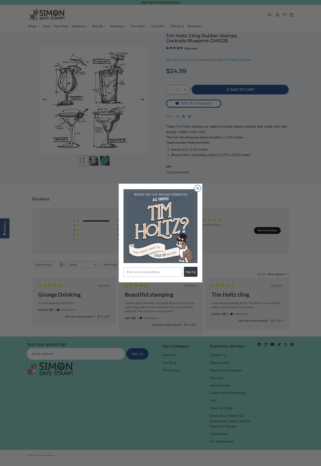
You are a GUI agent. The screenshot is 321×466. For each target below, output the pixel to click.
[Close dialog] (197, 188)
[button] (160, 226)
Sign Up (191, 272)
